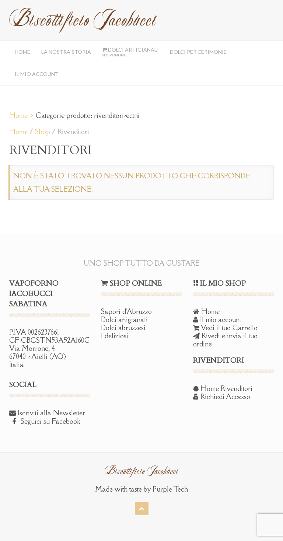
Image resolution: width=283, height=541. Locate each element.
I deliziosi (114, 335)
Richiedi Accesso (224, 396)
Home (22, 52)
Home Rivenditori (225, 388)
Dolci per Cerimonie (198, 52)
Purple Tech (170, 489)
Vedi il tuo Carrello (228, 327)
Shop (42, 131)
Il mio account (37, 74)
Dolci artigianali (124, 319)
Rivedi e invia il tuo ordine (225, 339)
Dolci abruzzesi (123, 327)
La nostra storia (66, 52)
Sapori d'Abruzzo (126, 311)
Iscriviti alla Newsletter (50, 412)
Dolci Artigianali (130, 51)
